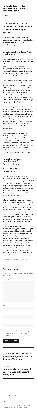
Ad (4, 305)
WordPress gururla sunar (20, 407)
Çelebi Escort (23, 259)
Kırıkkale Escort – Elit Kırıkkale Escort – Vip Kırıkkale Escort (14, 8)
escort (4, 406)
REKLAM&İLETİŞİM (9, 395)
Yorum (6, 279)
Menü (6, 15)
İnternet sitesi (8, 322)
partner (8, 259)
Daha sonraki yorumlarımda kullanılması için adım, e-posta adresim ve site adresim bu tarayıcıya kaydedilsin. (18, 333)
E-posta (6, 313)
